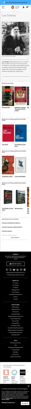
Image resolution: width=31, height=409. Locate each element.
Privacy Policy (15, 323)
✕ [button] (29, 386)
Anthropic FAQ (15, 335)
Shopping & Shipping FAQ (15, 347)
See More (14, 238)
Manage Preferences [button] (8, 402)
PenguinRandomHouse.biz (15, 316)
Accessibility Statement (15, 294)
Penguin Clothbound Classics (11, 223)
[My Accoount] (23, 7)
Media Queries (15, 309)
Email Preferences (16, 318)
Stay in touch (16, 264)
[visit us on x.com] (10, 269)
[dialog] (15, 396)
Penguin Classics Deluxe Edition (12, 227)
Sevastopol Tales (7, 176)
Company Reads (15, 314)
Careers (15, 297)
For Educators (15, 350)
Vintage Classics (7, 231)
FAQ (15, 345)
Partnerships (15, 307)
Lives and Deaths (20, 176)
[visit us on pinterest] (21, 269)
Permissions (15, 354)
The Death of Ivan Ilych (20, 145)
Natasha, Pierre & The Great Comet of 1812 (20, 109)
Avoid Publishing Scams (15, 332)
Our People (15, 285)
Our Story (15, 283)
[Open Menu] (3, 7)
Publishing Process (15, 343)
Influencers (15, 312)
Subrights (15, 352)
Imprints (15, 299)
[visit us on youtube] (14, 269)
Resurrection (6, 107)
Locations (15, 287)
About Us (15, 280)
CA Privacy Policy (15, 325)
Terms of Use (15, 321)
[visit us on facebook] (7, 269)
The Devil (5, 144)
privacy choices (5, 399)
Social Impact (15, 292)
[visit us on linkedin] (17, 269)
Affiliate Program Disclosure (15, 330)
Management (15, 290)
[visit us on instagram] (24, 269)
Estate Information (15, 356)
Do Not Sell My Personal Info (15, 328)
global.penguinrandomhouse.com (15, 272)
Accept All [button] (25, 403)
